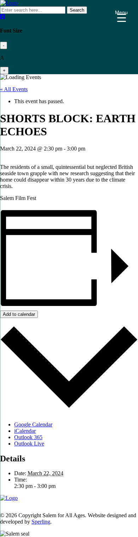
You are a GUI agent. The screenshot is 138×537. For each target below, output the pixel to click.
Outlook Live (29, 444)
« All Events (14, 89)
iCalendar (25, 431)
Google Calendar (33, 424)
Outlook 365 (28, 437)
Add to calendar (19, 314)
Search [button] (77, 10)
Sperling (40, 522)
